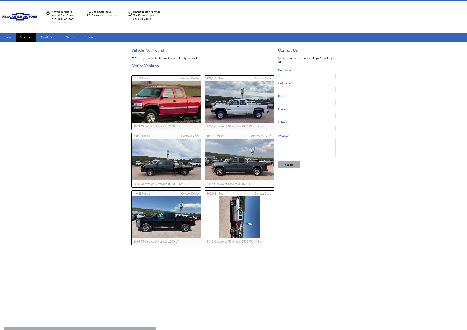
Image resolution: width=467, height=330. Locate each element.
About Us (71, 37)
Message (284, 135)
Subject (283, 122)
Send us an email (61, 22)
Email (282, 96)
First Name (285, 70)
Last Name (285, 83)
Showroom (25, 37)
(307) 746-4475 (108, 15)
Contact (89, 37)
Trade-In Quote (48, 37)
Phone (282, 109)
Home (7, 37)
